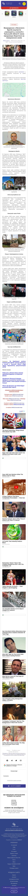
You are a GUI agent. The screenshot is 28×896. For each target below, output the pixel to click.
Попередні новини (14, 868)
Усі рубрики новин (16, 750)
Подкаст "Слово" (14, 853)
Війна (14, 861)
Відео (14, 866)
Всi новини (14, 24)
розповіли (21, 72)
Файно (14, 891)
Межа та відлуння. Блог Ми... (14, 857)
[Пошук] (20, 4)
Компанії (14, 877)
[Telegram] (12, 761)
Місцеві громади (14, 881)
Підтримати (14, 8)
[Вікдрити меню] (24, 3)
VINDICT (19, 839)
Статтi (14, 849)
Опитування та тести (14, 879)
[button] (7, 761)
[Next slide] (25, 14)
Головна (8, 750)
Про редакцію (14, 883)
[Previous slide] (2, 14)
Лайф (14, 847)
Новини (14, 875)
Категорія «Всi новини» (13, 751)
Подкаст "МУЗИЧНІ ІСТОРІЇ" (14, 864)
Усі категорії (14, 845)
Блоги (14, 859)
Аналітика (14, 855)
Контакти (14, 885)
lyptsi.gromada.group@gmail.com (14, 830)
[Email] (21, 761)
